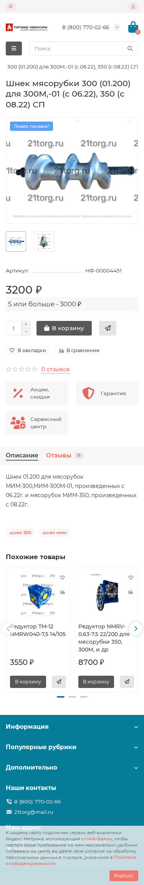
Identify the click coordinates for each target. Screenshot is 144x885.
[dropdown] (11, 6)
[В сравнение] (62, 591)
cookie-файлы (97, 839)
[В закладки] (62, 577)
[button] (61, 697)
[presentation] (8, 628)
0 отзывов (55, 369)
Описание (22, 455)
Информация (27, 726)
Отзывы (63, 455)
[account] (133, 6)
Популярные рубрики (41, 747)
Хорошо (124, 875)
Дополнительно (31, 767)
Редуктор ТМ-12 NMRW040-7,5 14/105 (38, 630)
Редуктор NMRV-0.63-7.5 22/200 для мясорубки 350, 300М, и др (104, 638)
